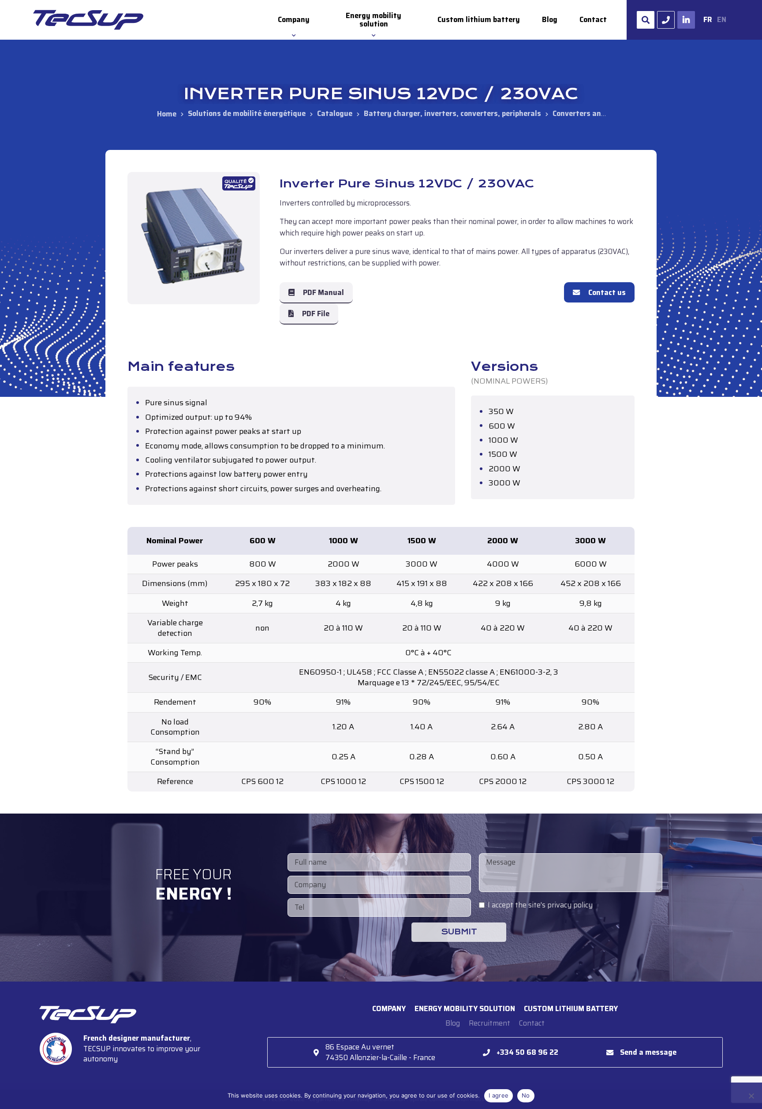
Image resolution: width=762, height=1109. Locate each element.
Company (294, 19)
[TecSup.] (166, 113)
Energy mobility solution (373, 20)
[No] (751, 1095)
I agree (498, 1095)
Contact (593, 19)
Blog (549, 19)
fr (707, 19)
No (526, 1095)
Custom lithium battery (478, 19)
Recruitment (489, 1023)
